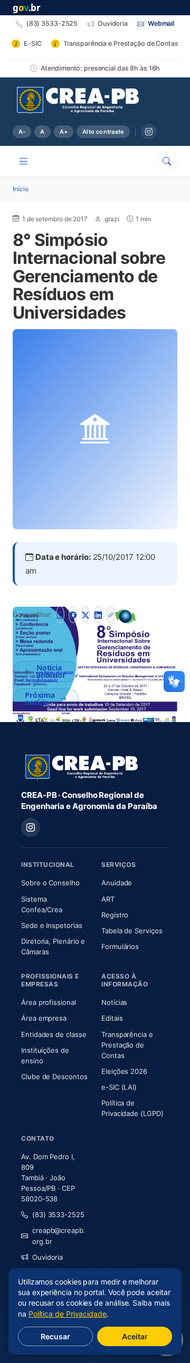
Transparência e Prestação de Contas (135, 1045)
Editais (111, 1018)
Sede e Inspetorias (51, 925)
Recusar (55, 1336)
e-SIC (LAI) (119, 1087)
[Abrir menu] (24, 161)
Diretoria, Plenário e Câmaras (55, 946)
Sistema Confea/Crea (55, 904)
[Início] (78, 100)
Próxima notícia (40, 698)
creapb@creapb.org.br (59, 1235)
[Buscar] (166, 161)
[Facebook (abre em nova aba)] (73, 614)
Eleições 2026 (124, 1071)
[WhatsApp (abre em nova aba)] (60, 614)
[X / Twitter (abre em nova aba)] (85, 614)
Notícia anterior (50, 671)
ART (135, 898)
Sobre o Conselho (55, 882)
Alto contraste (103, 131)
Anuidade (135, 882)
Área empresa (43, 1018)
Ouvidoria (47, 1257)
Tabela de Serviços (132, 930)
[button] (174, 681)
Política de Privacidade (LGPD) (132, 1108)
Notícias (114, 1002)
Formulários (120, 946)
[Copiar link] (111, 614)
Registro (114, 915)
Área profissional (48, 1002)
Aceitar (135, 1336)
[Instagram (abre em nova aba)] (149, 132)
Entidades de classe (53, 1034)
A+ (64, 131)
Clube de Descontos (54, 1076)
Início (20, 189)
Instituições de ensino (45, 1055)
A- (21, 131)
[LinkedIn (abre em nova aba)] (98, 614)
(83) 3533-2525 (58, 1214)
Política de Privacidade (67, 1313)
